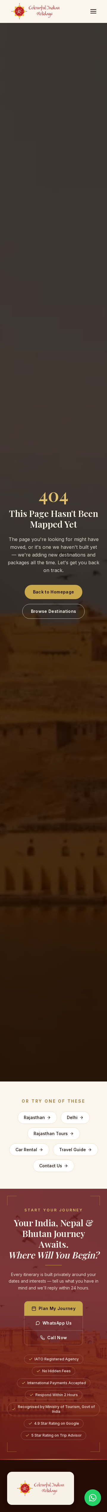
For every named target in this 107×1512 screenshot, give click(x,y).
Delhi (72, 1117)
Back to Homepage (53, 591)
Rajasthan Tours (51, 1133)
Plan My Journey (57, 1308)
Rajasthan (34, 1117)
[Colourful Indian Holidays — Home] (40, 1488)
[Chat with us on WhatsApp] (92, 1497)
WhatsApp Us (57, 1322)
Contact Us (50, 1165)
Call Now (57, 1337)
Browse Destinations (53, 611)
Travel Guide (72, 1149)
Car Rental (26, 1149)
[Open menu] (93, 11)
